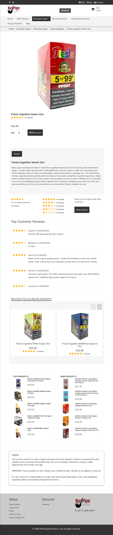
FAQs (11, 511)
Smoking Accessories (80, 19)
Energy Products (15, 23)
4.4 (12, 202)
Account (99, 2)
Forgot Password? (17, 517)
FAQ (83, 2)
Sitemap (45, 504)
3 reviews (60, 203)
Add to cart (36, 132)
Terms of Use (15, 514)
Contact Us (14, 508)
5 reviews (29, 118)
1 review (40, 351)
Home (10, 19)
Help (90, 2)
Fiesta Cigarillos (57, 29)
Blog (28, 23)
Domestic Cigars (40, 19)
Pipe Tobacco (23, 19)
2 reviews (60, 199)
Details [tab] (17, 154)
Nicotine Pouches (59, 19)
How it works (14, 504)
